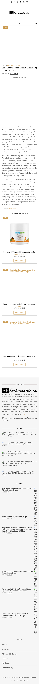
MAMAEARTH (19, 255)
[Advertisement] (19, 103)
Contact (5, 658)
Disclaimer (6, 663)
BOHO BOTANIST (13, 65)
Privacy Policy (7, 668)
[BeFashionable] (19, 13)
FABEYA (19, 359)
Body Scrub (12, 208)
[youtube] (27, 2)
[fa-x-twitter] (15, 2)
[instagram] (18, 2)
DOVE (20, 307)
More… (26, 414)
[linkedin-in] (24, 2)
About (4, 645)
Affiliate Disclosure (9, 654)
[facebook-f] (11, 2)
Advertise (5, 649)
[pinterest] (21, 2)
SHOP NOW (19, 260)
